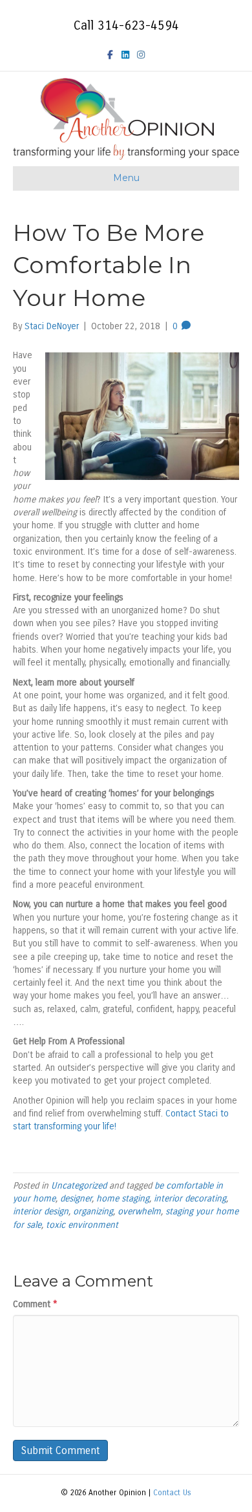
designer (76, 1198)
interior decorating (190, 1198)
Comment (35, 1304)
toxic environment (82, 1225)
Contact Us (172, 1492)
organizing (93, 1211)
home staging (122, 1198)
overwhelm (139, 1211)
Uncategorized (79, 1185)
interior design (40, 1211)
